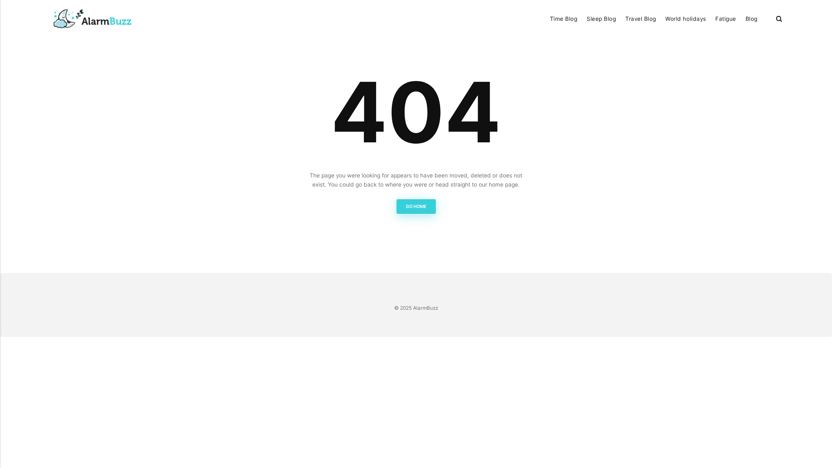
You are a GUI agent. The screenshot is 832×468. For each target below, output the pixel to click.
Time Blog (564, 18)
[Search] (779, 18)
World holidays (685, 18)
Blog (752, 18)
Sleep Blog (601, 18)
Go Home (416, 206)
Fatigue (725, 18)
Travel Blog (640, 18)
